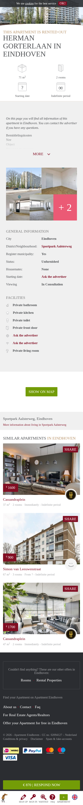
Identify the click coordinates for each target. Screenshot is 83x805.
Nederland (71, 734)
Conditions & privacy (15, 738)
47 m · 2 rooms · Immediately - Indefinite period (32, 644)
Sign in (33, 802)
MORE (38, 154)
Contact (25, 707)
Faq (37, 707)
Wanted (43, 802)
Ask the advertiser (54, 276)
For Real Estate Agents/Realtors (26, 715)
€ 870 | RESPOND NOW (41, 785)
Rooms (26, 680)
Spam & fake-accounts (59, 738)
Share (70, 449)
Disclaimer (37, 738)
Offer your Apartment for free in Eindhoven (35, 723)
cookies (29, 3)
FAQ (53, 802)
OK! (62, 3)
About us (9, 707)
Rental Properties (49, 680)
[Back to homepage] (4, 798)
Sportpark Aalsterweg (57, 246)
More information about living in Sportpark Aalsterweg (34, 424)
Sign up (23, 802)
